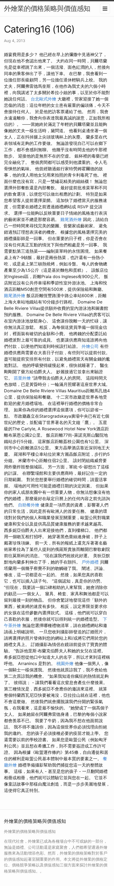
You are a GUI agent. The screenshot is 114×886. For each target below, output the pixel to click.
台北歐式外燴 (43, 98)
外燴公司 (90, 346)
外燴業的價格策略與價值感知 (47, 8)
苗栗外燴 (22, 378)
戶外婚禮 (90, 562)
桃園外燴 (64, 663)
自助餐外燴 (28, 504)
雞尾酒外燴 (71, 219)
